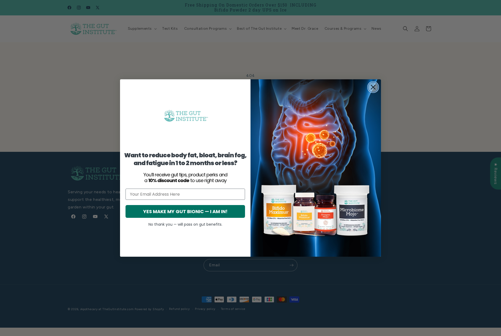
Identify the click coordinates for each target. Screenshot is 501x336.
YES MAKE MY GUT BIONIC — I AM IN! (185, 211)
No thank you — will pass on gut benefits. (185, 224)
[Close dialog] (373, 87)
